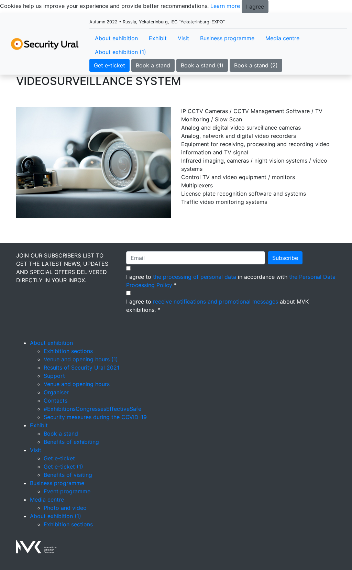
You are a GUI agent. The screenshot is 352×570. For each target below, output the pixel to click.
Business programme (227, 38)
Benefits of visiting (68, 474)
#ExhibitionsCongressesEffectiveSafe (92, 408)
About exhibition (116, 38)
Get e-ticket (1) (63, 466)
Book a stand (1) (202, 65)
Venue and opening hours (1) (81, 359)
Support (54, 375)
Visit (183, 38)
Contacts (55, 400)
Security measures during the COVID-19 (95, 417)
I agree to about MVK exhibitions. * (217, 305)
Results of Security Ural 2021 (81, 367)
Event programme (67, 491)
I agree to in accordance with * (231, 280)
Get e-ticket (109, 65)
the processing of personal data (194, 276)
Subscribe (285, 257)
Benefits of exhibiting (71, 441)
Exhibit (158, 38)
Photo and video (65, 507)
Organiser (56, 392)
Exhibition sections (68, 351)
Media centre (282, 38)
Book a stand (153, 65)
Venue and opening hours (77, 384)
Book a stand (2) (256, 65)
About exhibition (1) (120, 51)
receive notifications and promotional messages (215, 301)
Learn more (225, 5)
